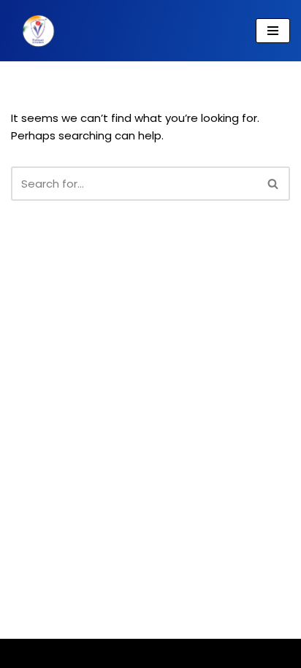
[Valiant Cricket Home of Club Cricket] (35, 30)
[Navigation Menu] (273, 30)
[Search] (273, 183)
